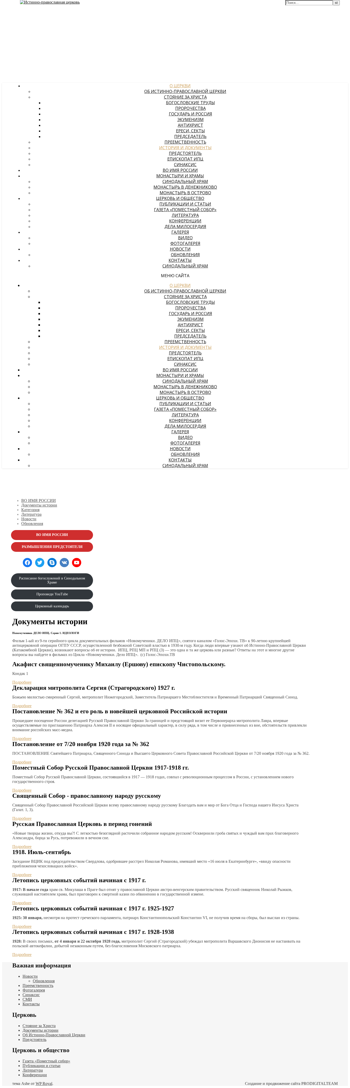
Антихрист (190, 125)
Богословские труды (190, 102)
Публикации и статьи (185, 204)
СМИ (27, 999)
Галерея (180, 232)
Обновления (185, 254)
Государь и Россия (190, 114)
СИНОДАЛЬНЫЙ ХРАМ (185, 181)
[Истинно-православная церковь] (50, 2)
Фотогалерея (185, 243)
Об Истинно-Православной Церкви (185, 91)
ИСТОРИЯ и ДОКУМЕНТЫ (185, 147)
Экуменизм (190, 119)
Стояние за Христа (185, 97)
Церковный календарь (52, 606)
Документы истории (39, 505)
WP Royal (44, 1083)
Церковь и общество (180, 198)
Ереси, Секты (190, 131)
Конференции (185, 221)
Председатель (190, 136)
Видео (185, 238)
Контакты (180, 260)
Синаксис (185, 164)
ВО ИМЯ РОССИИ (180, 170)
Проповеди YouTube (52, 594)
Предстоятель (185, 153)
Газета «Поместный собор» (185, 209)
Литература (185, 215)
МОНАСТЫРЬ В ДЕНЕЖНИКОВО (185, 187)
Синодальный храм (185, 266)
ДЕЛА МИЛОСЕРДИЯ (185, 226)
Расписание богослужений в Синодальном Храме (52, 580)
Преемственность (185, 142)
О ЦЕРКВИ (180, 86)
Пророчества (190, 108)
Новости (180, 249)
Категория (30, 510)
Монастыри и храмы (180, 176)
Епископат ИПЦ (185, 159)
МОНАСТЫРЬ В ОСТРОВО (185, 193)
